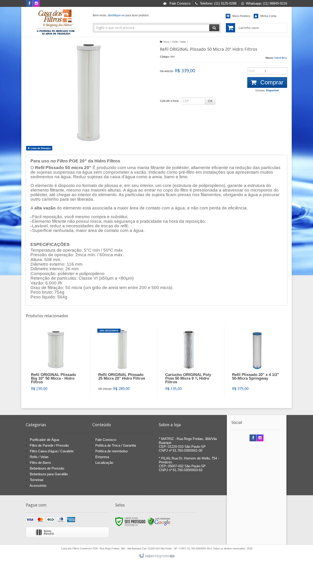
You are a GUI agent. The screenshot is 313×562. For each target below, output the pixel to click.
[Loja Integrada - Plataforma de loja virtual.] (156, 556)
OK (210, 101)
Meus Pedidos (241, 16)
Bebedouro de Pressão (47, 468)
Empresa (102, 457)
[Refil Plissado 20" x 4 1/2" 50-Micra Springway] (256, 361)
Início (166, 41)
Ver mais (58, 376)
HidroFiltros (280, 57)
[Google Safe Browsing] (159, 521)
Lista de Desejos (40, 148)
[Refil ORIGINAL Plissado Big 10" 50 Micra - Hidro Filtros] (55, 361)
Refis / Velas (179, 41)
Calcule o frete (169, 101)
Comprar (271, 82)
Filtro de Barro (40, 463)
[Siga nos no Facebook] (29, 3)
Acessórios (38, 485)
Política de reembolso (111, 451)
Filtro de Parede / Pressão (49, 445)
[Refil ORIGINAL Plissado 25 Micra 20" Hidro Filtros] (123, 361)
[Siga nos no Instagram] (36, 3)
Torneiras (37, 480)
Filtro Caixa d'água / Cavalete (52, 451)
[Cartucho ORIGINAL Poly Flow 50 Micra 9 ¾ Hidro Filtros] (189, 361)
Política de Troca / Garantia (115, 445)
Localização (104, 463)
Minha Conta (268, 16)
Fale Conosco (179, 3)
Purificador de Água (44, 440)
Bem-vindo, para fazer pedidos (121, 15)
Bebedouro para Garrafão (49, 474)
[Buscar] (214, 27)
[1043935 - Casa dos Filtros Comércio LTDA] (56, 22)
